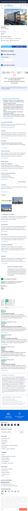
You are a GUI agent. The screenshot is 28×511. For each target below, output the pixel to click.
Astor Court (23, 388)
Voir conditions (7, 88)
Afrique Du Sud (19, 401)
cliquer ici (7, 307)
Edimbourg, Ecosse (6, 404)
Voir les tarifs (23, 509)
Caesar (19, 388)
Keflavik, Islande (5, 398)
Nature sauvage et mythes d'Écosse (8, 391)
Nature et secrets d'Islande (10, 378)
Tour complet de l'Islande (13, 384)
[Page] (2, 425)
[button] (8, 415)
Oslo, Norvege (20, 404)
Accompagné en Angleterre (11, 386)
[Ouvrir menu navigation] (1, 5)
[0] (24, 5)
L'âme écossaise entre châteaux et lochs (11, 390)
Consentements (5, 461)
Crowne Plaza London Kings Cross (14, 389)
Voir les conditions (22, 181)
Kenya (7, 401)
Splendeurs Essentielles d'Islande (15, 382)
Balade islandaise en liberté (10, 377)
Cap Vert (10, 401)
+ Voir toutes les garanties (7, 117)
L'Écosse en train (22, 390)
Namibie (3, 401)
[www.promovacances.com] (8, 5)
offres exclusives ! (23, 1)
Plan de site (4, 447)
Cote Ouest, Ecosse (13, 404)
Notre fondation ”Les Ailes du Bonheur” (10, 445)
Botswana (14, 401)
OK (21, 432)
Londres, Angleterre (22, 403)
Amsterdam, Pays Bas (6, 403)
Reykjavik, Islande (12, 398)
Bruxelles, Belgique (14, 403)
